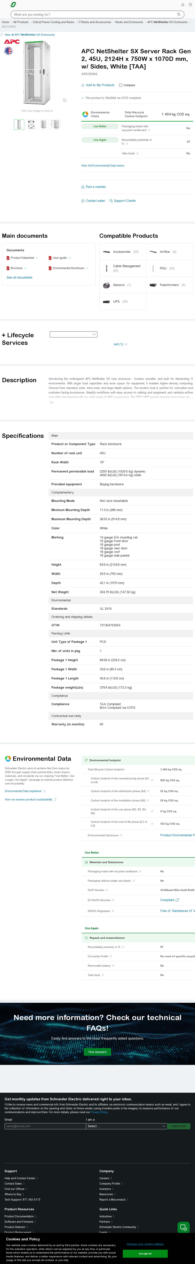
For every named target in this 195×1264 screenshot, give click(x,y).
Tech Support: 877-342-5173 (22, 1199)
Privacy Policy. (99, 1112)
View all (30, 34)
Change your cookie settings (145, 1244)
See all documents (19, 277)
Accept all (145, 1253)
